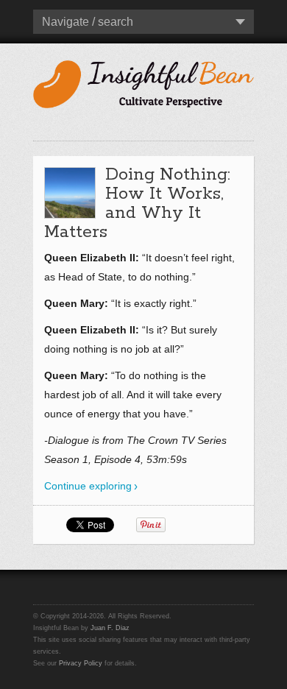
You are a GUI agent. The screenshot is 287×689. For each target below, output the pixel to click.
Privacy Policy (80, 663)
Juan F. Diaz (110, 628)
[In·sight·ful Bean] (143, 82)
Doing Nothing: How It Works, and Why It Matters (137, 203)
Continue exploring (88, 486)
